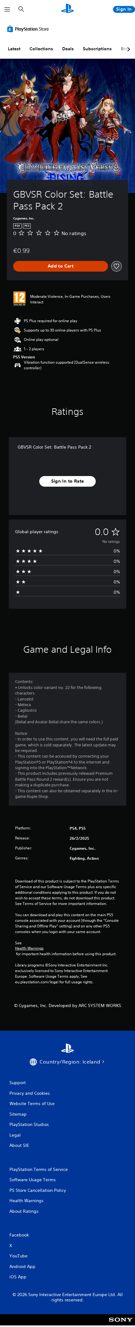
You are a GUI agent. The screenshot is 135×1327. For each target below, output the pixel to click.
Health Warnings (29, 948)
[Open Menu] (7, 9)
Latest (14, 49)
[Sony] (120, 1324)
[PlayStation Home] (67, 9)
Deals (68, 49)
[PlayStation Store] (29, 29)
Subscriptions (97, 49)
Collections (41, 49)
